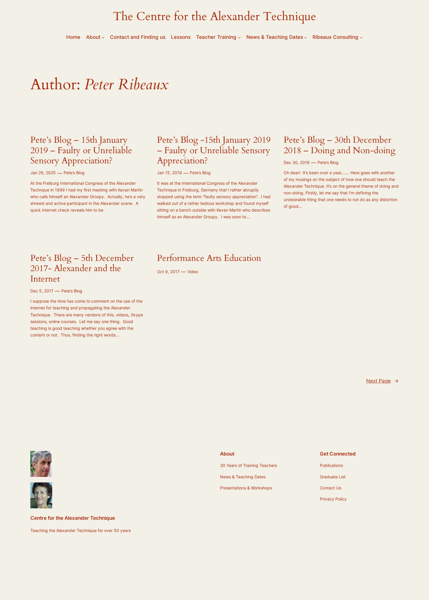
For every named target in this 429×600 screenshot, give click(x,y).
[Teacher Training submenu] (239, 37)
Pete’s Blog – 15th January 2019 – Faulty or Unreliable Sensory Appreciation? (81, 150)
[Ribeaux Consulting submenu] (361, 37)
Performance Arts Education (209, 258)
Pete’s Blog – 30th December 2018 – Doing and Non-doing (339, 145)
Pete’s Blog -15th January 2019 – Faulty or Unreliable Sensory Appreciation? (214, 150)
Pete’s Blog (74, 172)
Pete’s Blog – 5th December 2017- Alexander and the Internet (82, 269)
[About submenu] (103, 37)
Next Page (382, 381)
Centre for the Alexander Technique (72, 518)
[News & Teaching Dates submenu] (305, 37)
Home (73, 37)
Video (192, 271)
